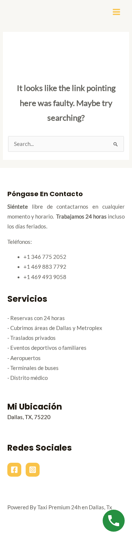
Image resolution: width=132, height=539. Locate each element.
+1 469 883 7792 (44, 267)
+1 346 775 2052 (44, 257)
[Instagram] (33, 470)
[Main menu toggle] (116, 12)
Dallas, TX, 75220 (29, 417)
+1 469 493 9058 (44, 277)
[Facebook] (14, 470)
